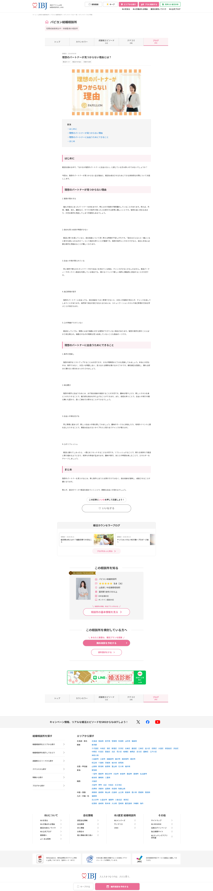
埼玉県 (94, 763)
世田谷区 (168, 748)
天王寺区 (118, 785)
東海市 (122, 774)
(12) (106, 41)
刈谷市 (116, 774)
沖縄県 (136, 803)
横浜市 (132, 759)
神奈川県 (95, 755)
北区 (113, 751)
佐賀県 (94, 803)
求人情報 (80, 828)
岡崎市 (101, 774)
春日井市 (108, 774)
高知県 (147, 792)
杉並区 (101, 751)
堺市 (100, 785)
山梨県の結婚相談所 (43, 15)
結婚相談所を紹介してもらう (44, 752)
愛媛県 (140, 792)
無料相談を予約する (119, 886)
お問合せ (80, 831)
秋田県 (121, 741)
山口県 (121, 792)
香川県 (134, 792)
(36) (131, 41)
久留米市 (103, 800)
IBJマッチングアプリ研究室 (159, 836)
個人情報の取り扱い (85, 835)
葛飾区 (145, 751)
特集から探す (38, 777)
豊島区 (107, 751)
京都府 (101, 788)
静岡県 (101, 777)
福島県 (134, 741)
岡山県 (107, 792)
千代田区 (95, 748)
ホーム (34, 15)
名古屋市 (143, 774)
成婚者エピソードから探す (43, 761)
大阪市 (94, 785)
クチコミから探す (39, 769)
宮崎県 (121, 803)
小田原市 (95, 759)
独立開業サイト (157, 831)
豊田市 (129, 774)
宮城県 (114, 741)
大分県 (114, 803)
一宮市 (94, 774)
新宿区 (114, 748)
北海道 (94, 741)
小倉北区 (118, 800)
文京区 (121, 748)
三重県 (107, 777)
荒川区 (119, 751)
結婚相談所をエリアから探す (44, 744)
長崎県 (101, 803)
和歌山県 (121, 788)
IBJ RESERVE (156, 824)
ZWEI (116, 828)
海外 (141, 803)
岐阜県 (94, 777)
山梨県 (94, 766)
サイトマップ (156, 820)
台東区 (127, 748)
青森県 (101, 741)
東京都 (94, 745)
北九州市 (95, 800)
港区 (108, 748)
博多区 (126, 800)
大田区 (160, 748)
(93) (156, 41)
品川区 (147, 748)
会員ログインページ (159, 828)
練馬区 (132, 751)
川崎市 (102, 759)
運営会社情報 (82, 820)
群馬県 (121, 763)
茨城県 (107, 763)
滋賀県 (107, 788)
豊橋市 (136, 774)
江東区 (140, 748)
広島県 (114, 792)
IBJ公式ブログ (174, 9)
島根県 (101, 792)
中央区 (102, 748)
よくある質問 (45, 839)
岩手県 (107, 741)
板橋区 (125, 751)
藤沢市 (117, 759)
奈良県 (114, 788)
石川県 (121, 766)
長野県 (107, 766)
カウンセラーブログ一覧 (70, 15)
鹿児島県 (128, 803)
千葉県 (101, 763)
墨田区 (134, 748)
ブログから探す (39, 785)
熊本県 (107, 803)
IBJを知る (126, 9)
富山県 (114, 766)
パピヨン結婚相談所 (56, 15)
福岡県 (94, 796)
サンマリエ (118, 824)
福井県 (127, 766)
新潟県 (101, 766)
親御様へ (43, 835)
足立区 (139, 751)
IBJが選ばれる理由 (140, 9)
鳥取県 (94, 792)
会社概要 (80, 824)
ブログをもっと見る (105, 551)
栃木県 (114, 763)
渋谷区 (175, 748)
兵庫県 (94, 788)
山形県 (127, 741)
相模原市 (110, 759)
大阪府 (94, 781)
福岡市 (111, 800)
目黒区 (154, 748)
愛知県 (94, 770)
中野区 (94, 751)
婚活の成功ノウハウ (158, 9)
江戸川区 (153, 751)
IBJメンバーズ (119, 820)
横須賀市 (125, 759)
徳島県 (127, 792)
